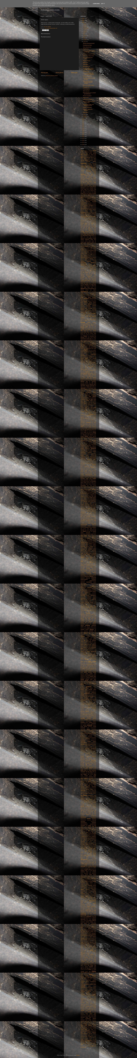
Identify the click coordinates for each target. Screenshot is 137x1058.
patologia (82, 651)
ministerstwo (94, 538)
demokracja (93, 262)
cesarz (86, 230)
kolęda (95, 438)
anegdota (82, 167)
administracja (83, 153)
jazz (84, 404)
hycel (86, 380)
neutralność (86, 571)
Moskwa (82, 550)
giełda (84, 345)
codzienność (89, 242)
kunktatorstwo (89, 482)
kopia (87, 463)
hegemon (94, 367)
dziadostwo (91, 295)
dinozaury (94, 271)
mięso (92, 534)
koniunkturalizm (83, 453)
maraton (87, 513)
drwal (85, 285)
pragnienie (82, 710)
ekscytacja (94, 305)
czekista (87, 249)
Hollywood (89, 374)
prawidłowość (85, 712)
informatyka (83, 390)
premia (89, 715)
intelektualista (87, 395)
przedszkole (83, 740)
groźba (82, 361)
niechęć (95, 571)
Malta (89, 509)
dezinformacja (86, 269)
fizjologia (82, 332)
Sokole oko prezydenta (87, 99)
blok (87, 213)
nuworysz (92, 605)
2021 (83, 123)
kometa (82, 443)
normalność (83, 602)
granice (90, 358)
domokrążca (86, 279)
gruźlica (84, 362)
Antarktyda (82, 170)
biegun (88, 208)
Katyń (95, 422)
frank (88, 336)
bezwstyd (86, 205)
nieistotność (82, 576)
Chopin (85, 234)
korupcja (94, 464)
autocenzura (86, 185)
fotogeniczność (93, 334)
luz (83, 502)
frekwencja (92, 336)
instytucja (90, 393)
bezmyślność (88, 201)
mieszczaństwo (83, 534)
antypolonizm (94, 170)
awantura (82, 189)
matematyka (83, 520)
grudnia (85, 24)
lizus (92, 496)
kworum (94, 485)
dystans (91, 294)
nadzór (95, 557)
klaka (95, 428)
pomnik (82, 689)
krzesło (85, 477)
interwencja (87, 397)
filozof (85, 330)
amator (95, 160)
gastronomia (94, 340)
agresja (82, 156)
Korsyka (90, 464)
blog (86, 213)
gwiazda (82, 365)
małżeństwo (88, 511)
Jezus (92, 407)
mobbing (86, 543)
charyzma (87, 231)
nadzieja (91, 557)
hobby (95, 373)
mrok (87, 551)
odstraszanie (89, 617)
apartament (87, 173)
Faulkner (92, 327)
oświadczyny (94, 636)
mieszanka (94, 532)
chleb (90, 232)
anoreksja (88, 168)
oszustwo (83, 636)
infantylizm (82, 389)
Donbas (90, 279)
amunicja (90, 164)
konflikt (94, 451)
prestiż (82, 716)
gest (95, 344)
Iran (92, 399)
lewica (91, 492)
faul (89, 327)
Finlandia (94, 330)
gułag (84, 363)
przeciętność (83, 736)
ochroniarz (82, 613)
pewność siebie (85, 656)
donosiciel (94, 279)
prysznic (82, 733)
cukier (88, 243)
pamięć (89, 641)
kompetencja (83, 445)
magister (84, 508)
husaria (82, 380)
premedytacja (86, 715)
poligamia (90, 684)
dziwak (89, 300)
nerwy (95, 569)
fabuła (94, 323)
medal (89, 523)
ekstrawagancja (88, 309)
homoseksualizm (90, 376)
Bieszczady (82, 209)
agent (95, 154)
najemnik (89, 560)
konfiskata (90, 451)
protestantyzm (94, 729)
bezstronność (94, 204)
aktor (82, 157)
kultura (94, 481)
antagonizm (93, 169)
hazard (90, 367)
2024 (83, 22)
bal (86, 192)
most (85, 550)
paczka (82, 640)
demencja (89, 261)
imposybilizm (83, 385)
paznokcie (88, 652)
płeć (95, 668)
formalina (82, 334)
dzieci (89, 297)
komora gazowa (88, 444)
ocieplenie (88, 613)
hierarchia (84, 370)
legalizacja (94, 488)
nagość (91, 558)
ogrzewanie (90, 621)
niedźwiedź (94, 575)
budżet (92, 223)
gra (93, 357)
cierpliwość (87, 239)
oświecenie (82, 637)
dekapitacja (91, 258)
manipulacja (83, 513)
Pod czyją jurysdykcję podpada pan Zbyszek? (89, 51)
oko (85, 622)
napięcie (90, 561)
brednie (95, 219)
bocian (95, 215)
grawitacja (94, 358)
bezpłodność (90, 202)
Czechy (94, 247)
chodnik (95, 232)
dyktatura (83, 288)
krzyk (88, 477)
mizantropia (89, 540)
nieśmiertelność (88, 590)
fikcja (95, 329)
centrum (86, 228)
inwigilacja (83, 399)
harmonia (86, 367)
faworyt (95, 327)
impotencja (87, 385)
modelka (90, 545)
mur (84, 553)
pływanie (87, 669)
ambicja (94, 161)
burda (95, 224)
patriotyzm (93, 651)
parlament (93, 647)
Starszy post (74, 72)
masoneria (84, 519)
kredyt (82, 471)
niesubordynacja (88, 588)
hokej (81, 374)
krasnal (90, 470)
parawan (84, 647)
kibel (95, 425)
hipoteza (92, 371)
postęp (87, 699)
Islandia (91, 400)
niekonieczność (87, 576)
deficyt (85, 257)
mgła (95, 529)
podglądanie (82, 675)
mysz (81, 554)
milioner (85, 536)
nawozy (94, 567)
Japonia (85, 403)
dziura (87, 300)
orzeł (89, 633)
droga (92, 284)
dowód (87, 283)
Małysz (84, 511)
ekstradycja (82, 309)
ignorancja (94, 381)
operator (85, 628)
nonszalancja (86, 600)
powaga (90, 701)
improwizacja (92, 385)
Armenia (84, 178)
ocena (91, 611)
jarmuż (92, 403)
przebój (87, 734)
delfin (86, 260)
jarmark (88, 403)
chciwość (91, 231)
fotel (90, 334)
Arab (95, 174)
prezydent (83, 718)
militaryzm (89, 536)
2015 (83, 134)
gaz (87, 341)
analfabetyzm (83, 166)
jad (88, 402)
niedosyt (87, 575)
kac (95, 408)
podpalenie (91, 676)
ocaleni (86, 611)
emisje (87, 315)
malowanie (86, 509)
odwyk (86, 618)
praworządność (86, 714)
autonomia (84, 186)
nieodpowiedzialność (84, 579)
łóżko (92, 505)
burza (85, 226)
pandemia (82, 643)
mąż (91, 521)
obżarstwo (82, 611)
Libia (85, 493)
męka (85, 529)
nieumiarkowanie (87, 592)
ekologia (90, 304)
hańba (92, 366)
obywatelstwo (94, 610)
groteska (91, 359)
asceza (86, 179)
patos (85, 651)
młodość (83, 542)
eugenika (92, 320)
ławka (93, 504)
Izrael (82, 402)
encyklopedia (83, 316)
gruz (95, 361)
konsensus (87, 456)
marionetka (94, 513)
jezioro (89, 407)
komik (84, 443)
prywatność (89, 733)
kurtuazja (90, 484)
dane (84, 254)
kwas (88, 485)
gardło (84, 340)
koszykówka (88, 467)
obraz (92, 607)
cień (93, 238)
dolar (89, 277)
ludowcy (82, 501)
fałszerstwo (93, 325)
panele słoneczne (90, 643)
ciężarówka (82, 240)
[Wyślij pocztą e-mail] (42, 30)
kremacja (85, 471)
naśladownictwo (89, 565)
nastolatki (82, 565)
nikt (88, 599)
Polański (90, 683)
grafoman (82, 358)
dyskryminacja (93, 293)
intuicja (90, 397)
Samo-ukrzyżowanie (87, 47)
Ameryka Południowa (92, 163)
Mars (81, 516)
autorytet (94, 186)
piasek (93, 656)
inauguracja (84, 386)
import (95, 384)
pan (92, 641)
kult (92, 481)
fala (87, 325)
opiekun (88, 628)
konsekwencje (83, 456)
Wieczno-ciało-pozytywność (88, 43)
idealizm (94, 380)
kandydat (91, 414)
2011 (83, 142)
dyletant (92, 288)
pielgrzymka (90, 658)
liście (95, 494)
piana (90, 656)
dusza (88, 287)
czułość (82, 251)
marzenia (89, 517)
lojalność (94, 497)
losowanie (88, 498)
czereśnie (94, 249)
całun (81, 227)
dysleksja (87, 294)
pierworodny (92, 659)
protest (88, 729)
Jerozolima (82, 407)
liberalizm (82, 493)
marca (84, 41)
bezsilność (90, 204)
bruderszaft (89, 220)
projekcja (94, 722)
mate (95, 519)
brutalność (85, 221)
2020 (83, 125)
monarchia (91, 546)
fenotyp (86, 329)
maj (86, 508)
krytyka (94, 475)
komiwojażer (83, 444)
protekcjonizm (83, 729)
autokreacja (94, 185)
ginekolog (86, 346)
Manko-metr (85, 62)
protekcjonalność (93, 727)
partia (82, 648)
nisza (90, 599)
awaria (85, 189)
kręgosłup (82, 473)
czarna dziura (90, 246)
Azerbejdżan (91, 189)
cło (95, 240)
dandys (82, 254)
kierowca (94, 426)
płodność (82, 669)
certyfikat (82, 230)
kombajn (82, 441)
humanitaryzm (83, 378)
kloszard (92, 433)
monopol (86, 547)
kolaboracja (82, 437)
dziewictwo (94, 298)
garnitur (86, 340)
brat (95, 217)
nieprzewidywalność (84, 584)
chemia (95, 231)
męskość (88, 529)
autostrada (83, 188)
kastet (95, 419)
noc (95, 599)
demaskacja (82, 261)
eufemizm (88, 320)
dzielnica (82, 298)
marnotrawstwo (90, 515)
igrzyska (86, 382)
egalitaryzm (94, 301)
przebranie (90, 734)
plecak (82, 668)
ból (90, 217)
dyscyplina (94, 291)
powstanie (83, 704)
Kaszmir (93, 421)
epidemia (83, 318)
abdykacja (82, 150)
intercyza (86, 396)
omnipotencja (93, 625)
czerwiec (85, 250)
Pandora (85, 643)
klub (95, 433)
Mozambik (82, 551)
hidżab (95, 369)
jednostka (94, 404)
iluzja (92, 382)
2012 (83, 140)
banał (90, 193)
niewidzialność (93, 594)
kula (90, 481)
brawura (86, 219)
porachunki (94, 693)
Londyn (85, 498)
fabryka (91, 323)
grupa (93, 361)
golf (93, 351)
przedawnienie (93, 737)
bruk (91, 220)
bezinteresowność (93, 200)
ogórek (95, 619)
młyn (91, 542)
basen (93, 196)
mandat (91, 512)
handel (89, 366)
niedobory (94, 572)
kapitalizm (88, 415)
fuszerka (87, 338)
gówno (90, 357)
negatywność (94, 568)
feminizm (82, 329)
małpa (82, 511)
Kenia (93, 425)
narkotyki (91, 563)
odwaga (82, 618)
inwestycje (94, 397)
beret (93, 197)
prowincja (83, 730)
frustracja (82, 337)
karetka (82, 419)
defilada (88, 257)
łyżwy (81, 507)
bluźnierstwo (94, 213)
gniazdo (92, 350)
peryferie (89, 655)
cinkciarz (86, 240)
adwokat (94, 153)
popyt (91, 693)
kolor (87, 440)
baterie (95, 196)
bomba (82, 217)
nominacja (82, 600)
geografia (84, 344)
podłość (95, 675)
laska (89, 486)
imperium (91, 384)
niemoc (95, 576)
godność (87, 351)
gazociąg (94, 341)
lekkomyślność (87, 490)
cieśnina (91, 239)
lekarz (89, 489)
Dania (91, 254)
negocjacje (83, 569)
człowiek (92, 250)
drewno (90, 284)
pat (92, 650)
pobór (95, 669)
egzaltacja (94, 302)
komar (95, 440)
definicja (91, 257)
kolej (82, 439)
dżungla (82, 301)
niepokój (94, 582)
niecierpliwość (88, 572)
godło (84, 351)
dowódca (90, 283)
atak (81, 182)
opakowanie (88, 626)
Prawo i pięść (85, 97)
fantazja (86, 326)
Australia (88, 184)
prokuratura (93, 723)
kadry (89, 410)
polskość (91, 688)
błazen (82, 215)
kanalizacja (85, 414)
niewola (88, 595)
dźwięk (92, 300)
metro (91, 528)
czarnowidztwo (83, 247)
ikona (90, 382)
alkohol (87, 160)
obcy (95, 605)
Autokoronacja (86, 71)
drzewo (87, 285)
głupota (86, 350)
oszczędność (93, 635)
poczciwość (82, 673)
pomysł (94, 689)
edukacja (85, 301)
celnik (92, 227)
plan (92, 665)
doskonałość (83, 281)
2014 (83, 136)
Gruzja (82, 362)
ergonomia (94, 317)
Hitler (93, 373)
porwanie (87, 696)
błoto (88, 215)
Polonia (95, 686)
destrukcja (91, 266)
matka (95, 520)
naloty (95, 560)
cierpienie (82, 239)
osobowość (82, 634)
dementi (95, 261)
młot (89, 542)
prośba (88, 727)
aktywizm (88, 157)
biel (92, 208)
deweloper (91, 268)
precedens (94, 714)
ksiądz (87, 478)
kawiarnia (90, 423)
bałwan (87, 193)
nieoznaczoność (83, 580)
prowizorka (87, 730)
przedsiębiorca (87, 738)
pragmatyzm (94, 708)
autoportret (88, 186)
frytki (86, 337)
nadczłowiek (91, 555)
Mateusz (91, 520)
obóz (90, 607)
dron (95, 284)
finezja (91, 330)
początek (94, 672)
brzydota (82, 223)
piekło (82, 658)
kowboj (82, 469)
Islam (88, 400)
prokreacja (89, 723)
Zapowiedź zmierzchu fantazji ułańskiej (89, 78)
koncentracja (83, 449)
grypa (87, 362)
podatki (91, 673)
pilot (87, 661)
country (92, 242)
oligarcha (82, 625)
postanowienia (52, 28)
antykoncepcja (88, 170)
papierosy (94, 644)
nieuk (81, 592)
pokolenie (91, 682)
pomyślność (82, 690)
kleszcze (94, 430)
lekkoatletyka (83, 490)
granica (86, 358)
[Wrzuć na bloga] (44, 30)
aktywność (92, 157)
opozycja (92, 629)
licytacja (90, 493)
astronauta (86, 181)
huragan (94, 378)
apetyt (95, 173)
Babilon (86, 190)
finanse (88, 330)
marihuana (90, 513)
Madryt (89, 507)
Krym (95, 474)
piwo (95, 664)
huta (84, 380)
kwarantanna (83, 485)
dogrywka (94, 276)
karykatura (92, 419)
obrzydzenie (86, 609)
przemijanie (93, 742)
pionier (84, 662)
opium (91, 628)
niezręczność (89, 598)
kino (93, 428)
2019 (83, 127)
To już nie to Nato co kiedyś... (89, 85)
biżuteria (87, 212)
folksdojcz (91, 333)
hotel (91, 377)
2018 (83, 128)
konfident (86, 451)
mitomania (85, 540)
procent (90, 719)
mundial (94, 551)
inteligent (82, 396)
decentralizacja (86, 255)
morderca (90, 549)
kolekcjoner (90, 438)
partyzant (89, 648)
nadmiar (82, 557)
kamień (86, 412)
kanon (81, 415)
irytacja (84, 400)
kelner (91, 425)
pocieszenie (90, 672)
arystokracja (83, 179)
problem (94, 718)
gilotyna (95, 345)
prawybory (91, 714)
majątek (89, 508)
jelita (95, 406)
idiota (87, 381)
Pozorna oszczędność (87, 95)
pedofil (85, 654)
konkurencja (93, 453)
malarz (95, 508)
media (92, 523)
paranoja (94, 646)
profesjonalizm (88, 721)
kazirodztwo (83, 425)
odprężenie (82, 617)
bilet (87, 209)
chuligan (89, 235)
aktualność (85, 157)
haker (93, 365)
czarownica (88, 247)
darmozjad (94, 254)
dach (89, 253)
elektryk (88, 312)
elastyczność (82, 310)
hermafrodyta (89, 369)
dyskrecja (86, 293)
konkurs (82, 455)
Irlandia (94, 399)
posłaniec (91, 697)
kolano (88, 437)
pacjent (91, 639)
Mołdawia (87, 546)
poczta (87, 673)
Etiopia (86, 320)
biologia (86, 210)
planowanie (83, 667)
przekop (89, 741)
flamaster (91, 332)
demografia (83, 262)
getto (81, 345)
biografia (82, 210)
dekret (95, 258)
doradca (91, 280)
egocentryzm (86, 302)
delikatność (89, 260)
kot (95, 467)
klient (87, 432)
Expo (89, 323)
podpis (95, 676)
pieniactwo (82, 659)
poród (95, 695)
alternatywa (91, 160)
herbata (85, 369)
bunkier (89, 224)
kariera (84, 419)
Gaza (89, 341)
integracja (82, 395)
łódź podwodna (88, 505)
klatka (93, 429)
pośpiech (90, 699)
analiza (87, 166)
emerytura (93, 313)
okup (90, 623)
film (82, 330)
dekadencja (87, 258)
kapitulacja (82, 417)
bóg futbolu (88, 217)
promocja (84, 725)
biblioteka (92, 206)
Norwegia (87, 602)
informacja (94, 389)
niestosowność (83, 588)
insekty (94, 392)
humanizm (87, 378)
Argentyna (90, 177)
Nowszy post (44, 72)
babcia (84, 190)
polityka (88, 686)
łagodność (87, 502)
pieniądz (87, 659)
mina (85, 538)
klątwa (85, 430)
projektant (85, 723)
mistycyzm (94, 539)
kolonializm (83, 440)
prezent (94, 716)
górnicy (84, 357)
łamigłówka (82, 504)
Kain (92, 410)
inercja (95, 388)
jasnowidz (82, 404)
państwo (82, 644)
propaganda (89, 725)
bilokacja (90, 209)
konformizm (83, 452)
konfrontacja (89, 452)
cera (91, 228)
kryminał (82, 475)
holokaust (94, 374)
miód (87, 539)
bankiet (86, 194)
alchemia (88, 158)
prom (81, 725)
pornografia (87, 695)
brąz (92, 219)
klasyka (90, 429)
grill (89, 359)
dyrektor (90, 291)
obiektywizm (83, 606)
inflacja (86, 389)
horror (88, 377)
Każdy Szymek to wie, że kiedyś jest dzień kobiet (89, 93)
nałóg (82, 561)
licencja (88, 493)
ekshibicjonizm (83, 306)
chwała (92, 235)
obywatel (89, 610)
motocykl (89, 550)
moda (87, 545)
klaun (95, 429)
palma (85, 641)
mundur (82, 553)
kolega (95, 437)
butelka (87, 226)
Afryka (92, 154)
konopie (87, 455)
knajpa (95, 434)
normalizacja (94, 600)
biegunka (90, 208)
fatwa (88, 327)
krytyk (92, 475)
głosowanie (88, 348)
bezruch (86, 204)
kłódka (88, 434)
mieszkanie (88, 534)
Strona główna (59, 72)
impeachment (87, 384)
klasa (81, 429)
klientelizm (90, 432)
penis (88, 654)
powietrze (88, 703)
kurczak (95, 482)
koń (81, 463)
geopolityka (92, 344)
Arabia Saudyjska (84, 175)
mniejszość (83, 543)
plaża (92, 667)
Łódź (85, 505)
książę (90, 478)
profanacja (82, 721)
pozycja (92, 705)
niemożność (83, 577)
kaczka (82, 410)
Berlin (95, 197)
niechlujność (82, 572)
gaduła (95, 338)
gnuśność (82, 351)
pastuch (87, 650)
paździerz (91, 652)
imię (95, 382)
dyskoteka (82, 293)
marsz (84, 516)
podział (82, 679)
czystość (94, 251)
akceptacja (87, 156)
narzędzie (91, 564)
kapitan (95, 415)
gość (86, 355)
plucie (86, 668)
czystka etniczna (90, 251)
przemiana (89, 742)
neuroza (82, 571)
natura (84, 567)
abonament (90, 150)
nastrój (85, 565)
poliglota (94, 684)
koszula (82, 467)
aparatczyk (82, 173)
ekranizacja (82, 305)
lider (95, 493)
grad (95, 356)
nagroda (82, 560)
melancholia (94, 525)
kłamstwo (85, 434)
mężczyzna (92, 530)
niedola (95, 573)
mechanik (82, 523)
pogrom (90, 680)
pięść (85, 661)
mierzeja (82, 532)
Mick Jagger (88, 531)
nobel (93, 599)
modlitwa (94, 545)
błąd (84, 215)
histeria (82, 373)
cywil (81, 246)
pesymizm (94, 655)
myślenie (84, 554)
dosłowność (88, 281)
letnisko (87, 492)
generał (91, 342)
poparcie (82, 692)
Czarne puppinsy (86, 89)
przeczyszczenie (83, 737)
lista (89, 494)
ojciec (95, 621)
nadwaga (87, 557)
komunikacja (87, 448)
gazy (81, 342)
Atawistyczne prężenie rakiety (89, 53)
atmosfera (91, 182)
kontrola (94, 459)
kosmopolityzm (86, 466)
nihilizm (94, 598)
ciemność (90, 238)
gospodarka (93, 354)
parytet (92, 648)
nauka (91, 567)
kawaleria (87, 423)
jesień (86, 407)
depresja (94, 265)
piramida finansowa (84, 664)
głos (85, 348)
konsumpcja (93, 458)
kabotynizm (92, 408)
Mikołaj (85, 535)
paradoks (90, 645)
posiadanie (86, 697)
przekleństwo (83, 741)
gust (88, 363)
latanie (91, 486)
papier (90, 644)
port (81, 696)
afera (82, 154)
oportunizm (82, 629)
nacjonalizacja (93, 554)
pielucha (94, 658)
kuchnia (82, 481)
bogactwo (82, 216)
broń (84, 220)
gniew (95, 350)
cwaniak (91, 243)
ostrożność (87, 634)
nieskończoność (83, 587)
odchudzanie (86, 614)
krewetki (94, 471)
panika (94, 643)
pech (83, 654)
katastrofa (88, 422)
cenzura (89, 228)
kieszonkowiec (83, 428)
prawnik (89, 712)
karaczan (86, 418)
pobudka (82, 671)
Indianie (88, 386)
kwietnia (85, 39)
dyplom (94, 289)
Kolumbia (89, 440)
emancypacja (85, 313)
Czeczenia (82, 249)
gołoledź (82, 352)
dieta (91, 271)
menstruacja (86, 527)
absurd (90, 152)
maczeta (86, 507)
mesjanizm (94, 527)
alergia (92, 158)
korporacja (83, 464)
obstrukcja (82, 610)
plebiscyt (94, 667)
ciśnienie (92, 240)
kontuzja (90, 460)
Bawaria (85, 197)
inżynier (87, 399)
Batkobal (82, 197)
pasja (81, 650)
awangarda (91, 187)
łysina (95, 505)
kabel (89, 408)
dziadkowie (87, 295)
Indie (91, 386)
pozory (89, 705)
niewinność (83, 595)
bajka (81, 192)
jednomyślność (90, 404)
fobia (86, 333)
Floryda (82, 333)
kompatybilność (93, 444)
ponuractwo (94, 690)
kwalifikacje (94, 484)
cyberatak (94, 243)
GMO (90, 350)
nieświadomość (93, 590)
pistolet (93, 664)
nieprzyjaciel (94, 584)
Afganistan (85, 154)
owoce (95, 637)
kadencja (85, 410)
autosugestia (87, 187)
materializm (88, 520)
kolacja (86, 437)
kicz (85, 426)
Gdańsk (84, 342)
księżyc (82, 479)
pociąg (85, 672)
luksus (89, 501)
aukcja (85, 183)
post (95, 697)
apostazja (88, 174)
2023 (83, 119)
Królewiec (94, 473)
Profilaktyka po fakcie (87, 45)
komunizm (93, 448)
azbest (88, 189)
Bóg (85, 218)
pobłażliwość (91, 669)
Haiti (91, 365)
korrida (87, 464)
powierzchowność (84, 703)
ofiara (89, 618)
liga (81, 494)
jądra (86, 404)
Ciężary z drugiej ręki (87, 107)
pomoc (86, 689)
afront (89, 154)
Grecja (82, 359)
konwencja (83, 462)
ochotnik (94, 611)
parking (90, 647)
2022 (83, 121)
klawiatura (82, 430)
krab (92, 469)
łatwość (91, 504)
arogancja (88, 178)
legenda (82, 489)
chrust (81, 235)
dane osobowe (87, 254)
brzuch (95, 221)
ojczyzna (82, 622)
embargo (89, 313)
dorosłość (94, 280)
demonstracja (84, 264)
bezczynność (94, 198)
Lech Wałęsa (89, 488)
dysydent (82, 295)
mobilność (94, 543)
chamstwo (90, 230)
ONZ (85, 626)
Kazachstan (94, 423)
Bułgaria (85, 224)
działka (86, 297)
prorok (82, 726)
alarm (95, 157)
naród (95, 562)
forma (95, 333)
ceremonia (94, 228)
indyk (87, 388)
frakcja (82, 336)
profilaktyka (83, 722)
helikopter (82, 369)
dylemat (89, 288)
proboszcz (82, 719)
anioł (95, 167)
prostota (94, 726)
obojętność (83, 607)
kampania (90, 412)
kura (92, 482)
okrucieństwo (83, 623)
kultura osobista (83, 482)
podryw (85, 677)
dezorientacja (91, 269)
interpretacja (83, 397)
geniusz (94, 342)
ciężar (95, 239)
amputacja (86, 164)
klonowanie (89, 433)
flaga (88, 332)
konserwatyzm (93, 456)
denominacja (90, 264)
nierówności (83, 586)
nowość (92, 603)
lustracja (92, 501)
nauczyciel (88, 567)
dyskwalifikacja (83, 294)
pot (86, 700)
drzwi (90, 285)
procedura (86, 719)
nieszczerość (94, 588)
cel (86, 227)
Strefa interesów (86, 90)
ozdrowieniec (83, 639)
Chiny (84, 233)
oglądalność (83, 619)
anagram (94, 164)
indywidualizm (90, 388)
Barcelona (87, 196)
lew (89, 492)
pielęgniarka (86, 658)
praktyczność (87, 710)
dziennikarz (86, 298)
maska (94, 517)
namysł (87, 561)
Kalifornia (86, 411)
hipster (95, 371)
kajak (95, 410)
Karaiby (89, 418)
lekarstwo (86, 489)
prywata (85, 733)
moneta (95, 546)
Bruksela (82, 221)
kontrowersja (83, 460)
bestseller (82, 198)
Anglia (92, 167)
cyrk (92, 245)
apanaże (94, 171)
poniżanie (90, 690)
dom (91, 277)
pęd (88, 656)
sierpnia (85, 31)
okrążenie (94, 622)
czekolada (91, 249)
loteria (91, 498)
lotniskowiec (83, 500)
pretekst (84, 716)
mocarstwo (83, 545)
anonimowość (83, 168)
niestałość (94, 587)
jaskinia (94, 403)
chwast (95, 235)
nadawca (87, 555)
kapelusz (84, 415)
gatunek (84, 341)
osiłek (92, 633)
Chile (81, 232)
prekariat (82, 715)
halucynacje (82, 366)
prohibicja (90, 722)
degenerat (94, 257)
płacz (93, 668)
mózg (85, 551)
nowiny (85, 603)
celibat (89, 227)
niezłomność (83, 598)
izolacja (94, 400)
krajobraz (82, 470)
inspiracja (82, 393)
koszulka (84, 467)
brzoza (92, 221)
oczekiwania (94, 613)
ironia (82, 400)
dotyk (84, 283)
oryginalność (85, 633)
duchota (82, 287)
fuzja (92, 338)
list (87, 494)
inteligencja (93, 395)
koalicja (82, 436)
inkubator (94, 390)
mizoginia (94, 540)
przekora (94, 741)
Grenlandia (86, 359)
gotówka (94, 355)
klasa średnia (85, 429)
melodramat (82, 527)
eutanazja (88, 322)
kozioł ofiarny (88, 469)
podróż (82, 677)
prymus (92, 731)
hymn (92, 380)
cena (95, 227)
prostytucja (83, 727)
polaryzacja (94, 683)
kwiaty (91, 485)
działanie (82, 297)
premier (92, 715)
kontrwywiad (87, 460)
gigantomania (90, 345)
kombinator (86, 441)
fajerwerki (84, 325)
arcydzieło (82, 177)
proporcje (94, 725)
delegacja (82, 260)
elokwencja (94, 312)
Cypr (90, 245)
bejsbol (88, 197)
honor (84, 377)
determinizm (87, 268)
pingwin (82, 662)
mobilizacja (90, 543)
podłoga (92, 675)
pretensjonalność (89, 716)
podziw (91, 679)
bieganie (84, 208)
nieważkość (94, 592)
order (95, 630)
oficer (92, 618)
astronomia (90, 181)
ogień (95, 618)
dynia (91, 289)
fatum (86, 327)
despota (88, 266)
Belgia (91, 197)
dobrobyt (82, 275)
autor (91, 186)
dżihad (95, 300)
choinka (82, 234)
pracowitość (88, 708)
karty (89, 419)
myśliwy (88, 554)
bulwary (82, 224)
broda (82, 220)
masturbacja (88, 519)
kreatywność (94, 470)
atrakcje (82, 183)
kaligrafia (90, 411)
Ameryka (83, 163)
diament (88, 271)
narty (85, 564)
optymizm (91, 630)
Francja (85, 336)
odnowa (95, 614)
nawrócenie (82, 568)
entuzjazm (94, 316)
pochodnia (94, 671)
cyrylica (94, 245)
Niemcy (91, 576)
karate (92, 418)
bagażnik (89, 190)
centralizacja (83, 228)
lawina (82, 488)
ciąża (90, 236)
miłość (82, 538)
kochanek (90, 436)
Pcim (81, 654)
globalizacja (93, 347)
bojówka (92, 216)
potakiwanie (90, 700)
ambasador (88, 161)
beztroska (82, 205)
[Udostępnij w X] (45, 30)
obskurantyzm (94, 609)
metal (81, 528)
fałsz (89, 325)
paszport (90, 650)
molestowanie (83, 546)
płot (84, 669)
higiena (88, 370)
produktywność (93, 719)
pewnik (82, 656)
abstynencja (87, 151)
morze (94, 549)
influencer (90, 389)
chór (95, 234)
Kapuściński (92, 417)
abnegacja (86, 150)
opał (92, 626)
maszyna (92, 519)
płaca (91, 668)
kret (88, 471)
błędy (86, 215)
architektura (90, 175)
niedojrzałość (89, 573)
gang (82, 340)
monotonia (91, 547)
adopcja (87, 153)
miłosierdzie (94, 536)
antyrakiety (82, 171)
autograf (90, 185)
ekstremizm (94, 309)
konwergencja (87, 462)
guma (86, 363)
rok (56, 28)
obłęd (95, 606)
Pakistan (87, 640)
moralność (83, 549)
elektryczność (83, 312)
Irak (89, 399)
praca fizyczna (93, 707)
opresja (82, 630)
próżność (85, 731)
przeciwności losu (92, 736)
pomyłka (90, 689)
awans (95, 187)
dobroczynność (89, 275)
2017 (83, 130)
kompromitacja (93, 447)
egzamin (82, 304)
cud (81, 243)
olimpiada (87, 625)
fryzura (91, 337)
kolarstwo (92, 437)
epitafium (87, 317)
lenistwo (82, 492)
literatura (82, 496)
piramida (94, 662)
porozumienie (91, 695)
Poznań (86, 705)
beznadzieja (94, 201)
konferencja (83, 451)
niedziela (90, 575)
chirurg (87, 232)
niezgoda (94, 596)
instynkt (86, 393)
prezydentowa (89, 718)
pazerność (84, 652)
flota (84, 333)
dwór (95, 287)
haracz (95, 366)
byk (90, 226)
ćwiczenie (86, 253)
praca (89, 707)
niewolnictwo (93, 595)
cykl (85, 245)
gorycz (87, 354)
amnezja (82, 164)
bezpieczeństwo (84, 202)
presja (95, 715)
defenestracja (94, 255)
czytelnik (82, 253)
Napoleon (94, 561)
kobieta (86, 436)
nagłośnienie (82, 558)
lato (93, 486)
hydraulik (88, 380)
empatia (94, 315)
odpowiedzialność (88, 615)
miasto (84, 531)
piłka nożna (92, 661)
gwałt (91, 363)
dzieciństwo (94, 297)
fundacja (94, 337)
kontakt (82, 459)
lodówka (85, 497)
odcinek (89, 614)
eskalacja (87, 319)
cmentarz (82, 242)
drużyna (82, 285)
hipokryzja (87, 372)
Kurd (81, 484)
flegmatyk (94, 332)
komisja (94, 443)
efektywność (90, 301)
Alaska (82, 158)
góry (88, 357)
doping (85, 280)
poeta (95, 679)
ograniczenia (83, 621)
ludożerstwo (86, 501)
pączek (95, 652)
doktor (86, 277)
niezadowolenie (83, 596)
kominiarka (90, 443)
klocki (86, 433)
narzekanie (88, 564)
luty (81, 502)
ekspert (86, 308)
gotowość (91, 355)
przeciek (94, 734)
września (85, 29)
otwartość (87, 637)
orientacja (92, 632)
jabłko (85, 402)
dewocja (94, 268)
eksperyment (90, 308)
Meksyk (89, 525)
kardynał (94, 418)
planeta (95, 665)
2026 (83, 18)
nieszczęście (83, 590)
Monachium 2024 (86, 66)
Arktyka (82, 178)
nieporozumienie (83, 583)
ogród (86, 621)
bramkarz (92, 217)
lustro (95, 501)
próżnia (82, 731)
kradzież (94, 469)
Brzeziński (89, 221)
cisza (90, 241)
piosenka (90, 663)
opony (95, 628)
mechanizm (86, 523)
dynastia (86, 289)
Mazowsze (85, 521)
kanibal (95, 414)
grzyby (82, 363)
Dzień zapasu (85, 112)
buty (89, 226)
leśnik (85, 492)
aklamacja (91, 156)
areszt (86, 177)
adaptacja (94, 151)
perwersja (85, 655)
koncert (91, 449)
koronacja (94, 463)
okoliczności (89, 622)
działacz (94, 295)
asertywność (94, 179)
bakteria (84, 192)
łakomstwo (94, 502)
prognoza (86, 722)
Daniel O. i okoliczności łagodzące (88, 110)
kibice (82, 426)
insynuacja (94, 393)
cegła (84, 227)
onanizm (82, 626)
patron (82, 652)
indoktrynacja (94, 386)
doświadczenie (93, 281)
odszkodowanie (93, 617)
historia (85, 373)
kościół (92, 467)
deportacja (86, 265)
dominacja (82, 279)
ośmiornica (88, 636)
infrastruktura (89, 390)
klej (87, 430)
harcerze (82, 367)
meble (93, 521)
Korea (89, 463)
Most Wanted (85, 49)
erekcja (91, 317)
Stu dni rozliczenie (86, 60)
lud (90, 500)
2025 (83, 20)
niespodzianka (89, 587)
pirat (87, 664)
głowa (92, 348)
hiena (81, 370)
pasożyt (84, 650)
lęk (93, 492)
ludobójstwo (93, 500)
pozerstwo (83, 705)
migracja (82, 535)
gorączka (94, 352)
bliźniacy (82, 213)
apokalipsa (83, 174)
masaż (92, 517)
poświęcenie (83, 700)
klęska (85, 432)
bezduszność (82, 200)
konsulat (88, 458)
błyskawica (91, 215)
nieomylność (94, 579)
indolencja (83, 388)
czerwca (85, 35)
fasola (95, 326)
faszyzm (82, 328)
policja (82, 685)
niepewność (83, 582)
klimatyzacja (83, 433)
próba (95, 730)
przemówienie (87, 744)
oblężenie (91, 606)
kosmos (91, 466)
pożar (94, 706)
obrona (82, 609)
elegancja (86, 310)
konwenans (94, 460)
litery (85, 496)
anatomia (94, 166)
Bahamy (94, 190)
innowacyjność (89, 392)
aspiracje (82, 181)
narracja (82, 564)
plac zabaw (85, 665)
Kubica (92, 479)
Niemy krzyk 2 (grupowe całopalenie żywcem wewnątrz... (88, 82)
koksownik (94, 436)
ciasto (84, 236)
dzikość (84, 300)
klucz (81, 434)
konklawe (88, 453)
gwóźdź (85, 365)
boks (95, 216)
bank (84, 194)
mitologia (82, 540)
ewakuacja (94, 322)
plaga (88, 665)
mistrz (90, 539)
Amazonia (82, 161)
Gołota (91, 352)
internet (94, 396)
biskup (91, 210)
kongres (95, 452)
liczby (93, 493)
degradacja (82, 258)
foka (88, 333)
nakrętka (92, 560)
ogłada (86, 619)
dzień (48, 28)
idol (89, 381)
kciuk (86, 425)
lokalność (82, 498)
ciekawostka (94, 236)
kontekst (85, 459)
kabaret (86, 408)
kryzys (82, 477)
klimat (94, 432)
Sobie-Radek (85, 64)
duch (95, 285)
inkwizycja (82, 392)
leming (95, 490)
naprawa (84, 562)
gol (92, 351)
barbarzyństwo (83, 196)
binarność (94, 209)
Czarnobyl (94, 246)
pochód (82, 672)
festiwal (89, 329)
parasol (82, 647)
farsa (92, 326)
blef (90, 212)
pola (87, 683)
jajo (89, 402)
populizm (87, 693)
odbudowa (82, 614)
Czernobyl (82, 250)
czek (85, 249)
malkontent (82, 509)
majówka (92, 508)
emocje (90, 315)
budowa (86, 223)
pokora (95, 682)
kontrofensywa (89, 459)
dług (81, 272)
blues (90, 213)
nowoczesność (89, 603)
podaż (95, 673)
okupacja (94, 624)
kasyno (85, 421)
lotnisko (94, 499)
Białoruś (85, 206)
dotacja (82, 283)
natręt (81, 567)
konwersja (91, 462)
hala (95, 365)
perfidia (91, 654)
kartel (87, 419)
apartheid (91, 173)
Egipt (82, 302)
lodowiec (82, 497)
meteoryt (84, 528)
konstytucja (83, 458)
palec (90, 640)
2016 (83, 132)
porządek (92, 696)
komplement (94, 445)
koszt (95, 466)
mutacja (87, 553)
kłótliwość (91, 434)
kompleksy (89, 445)
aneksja (85, 167)
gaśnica (82, 341)
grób (84, 361)
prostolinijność (90, 726)
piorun (87, 662)
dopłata (88, 280)
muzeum (90, 553)
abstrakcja (82, 151)
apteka (92, 174)
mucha (91, 551)
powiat (95, 701)
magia (82, 508)
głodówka (82, 348)
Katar (85, 422)
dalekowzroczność (93, 253)
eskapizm (91, 319)
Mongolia (82, 547)
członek (88, 250)
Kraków (86, 470)
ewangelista (82, 323)
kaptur (88, 417)
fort (84, 334)
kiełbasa (90, 426)
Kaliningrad (94, 411)
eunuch (95, 320)
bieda (82, 208)
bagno (92, 190)
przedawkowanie (88, 737)
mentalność (90, 527)
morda (86, 549)
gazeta (91, 341)
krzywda (91, 477)
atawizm (84, 182)
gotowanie (88, 355)
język (94, 407)
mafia (91, 507)
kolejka (85, 439)
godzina (90, 351)
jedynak (92, 406)
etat (83, 320)
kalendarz (82, 411)
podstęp (91, 677)
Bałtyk (85, 193)
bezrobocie (83, 204)
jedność (82, 406)
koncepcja (87, 449)
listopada (85, 26)
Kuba (87, 479)
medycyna (94, 524)
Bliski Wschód (93, 212)
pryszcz (95, 731)
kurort (87, 484)
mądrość (89, 521)
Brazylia (89, 219)
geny (82, 344)
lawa (95, 486)
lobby (95, 496)
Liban (95, 492)
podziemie (87, 679)
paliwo (82, 641)
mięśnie (95, 534)
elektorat (90, 310)
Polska (87, 688)
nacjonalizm (83, 556)
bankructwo (90, 194)
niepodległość (89, 582)
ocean (89, 611)
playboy (89, 667)
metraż (88, 528)
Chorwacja (92, 234)
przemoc (83, 744)
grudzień (90, 361)
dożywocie (94, 283)
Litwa (90, 496)
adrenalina (90, 153)
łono (81, 505)
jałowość (94, 402)
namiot (85, 561)
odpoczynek (83, 615)
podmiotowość (83, 676)
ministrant (82, 539)
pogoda (86, 680)
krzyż (95, 477)
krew (91, 471)
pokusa (85, 683)
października (86, 28)
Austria (91, 183)
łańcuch (86, 504)
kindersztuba (90, 428)
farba (90, 326)
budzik (89, 223)
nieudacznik (86, 591)
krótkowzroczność (88, 474)
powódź (92, 703)
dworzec (92, 287)
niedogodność (83, 573)
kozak (85, 469)
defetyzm (82, 257)
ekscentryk (88, 305)
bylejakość (94, 226)
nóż (83, 605)
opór (95, 629)
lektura (92, 490)
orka (95, 632)
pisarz (90, 664)
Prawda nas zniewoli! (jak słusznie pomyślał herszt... (88, 73)
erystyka (84, 319)
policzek (86, 684)
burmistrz (82, 226)
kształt (85, 479)
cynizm (87, 245)
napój (81, 562)
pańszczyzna (87, 644)
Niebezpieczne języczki (87, 76)
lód (85, 500)
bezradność (94, 202)
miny (85, 539)
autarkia (94, 183)
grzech (90, 362)
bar (95, 194)
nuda (86, 605)
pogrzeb (94, 680)
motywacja (94, 550)
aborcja (94, 150)
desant (82, 266)
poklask (87, 682)
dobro (95, 273)
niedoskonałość (83, 575)
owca (91, 637)
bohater (86, 216)
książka (94, 478)
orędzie (82, 632)
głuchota (82, 350)
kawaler (84, 423)
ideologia (82, 381)
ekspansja (82, 308)
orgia (89, 632)
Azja (95, 189)
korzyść (82, 466)
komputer (82, 448)
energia (86, 316)
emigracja (83, 315)
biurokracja (83, 212)
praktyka (91, 710)
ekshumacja (89, 306)
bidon (95, 206)
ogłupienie (89, 619)
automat (82, 186)
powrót (95, 703)
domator (94, 277)
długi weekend (85, 272)
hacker (88, 365)
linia (85, 494)
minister (89, 538)
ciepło (95, 238)
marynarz (85, 517)
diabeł (95, 269)
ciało (82, 236)
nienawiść (93, 578)
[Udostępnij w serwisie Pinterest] (48, 30)
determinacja (83, 268)
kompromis (87, 447)
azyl (81, 190)
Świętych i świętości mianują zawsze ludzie (89, 102)
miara (81, 531)
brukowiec (94, 220)
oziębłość (87, 639)
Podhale (86, 675)
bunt (92, 224)
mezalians (94, 528)
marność (85, 515)
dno (92, 272)
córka (95, 242)
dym (95, 288)
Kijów (86, 428)
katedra (92, 422)
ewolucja (86, 323)
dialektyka (82, 271)
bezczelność (89, 198)
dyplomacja (84, 291)
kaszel (87, 421)
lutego (84, 114)
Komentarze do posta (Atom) (52, 75)
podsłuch (88, 677)
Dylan (86, 288)
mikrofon (89, 535)
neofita (86, 569)
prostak (85, 726)
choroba (88, 234)
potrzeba (82, 701)
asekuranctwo (90, 179)
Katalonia (82, 422)
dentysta (94, 264)
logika (88, 497)
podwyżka (94, 677)
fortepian (87, 334)
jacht (86, 402)
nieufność (94, 591)
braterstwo (82, 219)
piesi (95, 659)
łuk (93, 505)
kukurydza (87, 481)
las (87, 486)
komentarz (90, 441)
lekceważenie (94, 489)
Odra (85, 617)
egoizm (90, 302)
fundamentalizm (83, 338)
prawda (87, 711)
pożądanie (82, 707)
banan (92, 193)
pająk (84, 640)
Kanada (82, 414)
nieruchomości (93, 586)
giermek (86, 345)
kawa (81, 423)
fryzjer (89, 337)
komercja (94, 441)
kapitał (92, 415)
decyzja (90, 255)
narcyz (87, 562)
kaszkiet (90, 421)
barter (90, 196)
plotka (84, 668)
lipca (84, 33)
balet (93, 192)
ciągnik (87, 236)
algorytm (82, 160)
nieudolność (90, 591)
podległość (89, 675)
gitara (89, 346)
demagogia (94, 260)
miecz (92, 531)
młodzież (86, 542)
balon (95, 192)
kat (95, 421)
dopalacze (82, 280)
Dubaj (93, 285)
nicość (89, 571)
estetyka (94, 319)
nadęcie (94, 555)
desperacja (84, 266)
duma (85, 287)
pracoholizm (82, 708)
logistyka (91, 497)
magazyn (94, 507)
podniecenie (87, 676)
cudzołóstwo (84, 243)
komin (87, 443)
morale (95, 547)
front (95, 336)
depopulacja (83, 265)
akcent (85, 156)
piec (95, 656)
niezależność (89, 596)
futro (90, 338)
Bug (95, 223)
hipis (95, 370)
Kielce (87, 426)
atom (95, 182)
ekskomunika (94, 306)
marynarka (82, 517)
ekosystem (94, 304)
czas (46, 28)
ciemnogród (86, 238)
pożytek (85, 707)
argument (94, 177)
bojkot (90, 216)
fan (95, 325)
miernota (94, 531)
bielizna (95, 208)
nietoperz (82, 591)
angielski (88, 167)
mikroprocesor (94, 535)
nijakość (82, 599)
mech (95, 521)
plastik (87, 667)
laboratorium (83, 486)
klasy (88, 429)
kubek (89, 479)
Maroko (95, 515)
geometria (87, 344)
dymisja (82, 290)
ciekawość (82, 238)
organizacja (85, 632)
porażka (82, 695)
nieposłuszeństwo (93, 583)
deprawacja (90, 265)
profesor (94, 721)
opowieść (87, 629)
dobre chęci (91, 273)
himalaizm (92, 370)
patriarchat (88, 651)
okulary (87, 623)
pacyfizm (94, 639)
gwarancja (94, 363)
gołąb (95, 351)
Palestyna (94, 640)
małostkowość (93, 509)
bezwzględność (91, 205)
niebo (92, 571)
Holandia (85, 374)
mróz (89, 551)
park (87, 647)
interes (90, 396)
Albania (85, 158)
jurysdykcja (82, 408)
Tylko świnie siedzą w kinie (88, 55)
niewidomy (89, 594)
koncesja (94, 449)
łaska (88, 504)
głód (95, 348)
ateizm (88, 182)
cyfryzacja (82, 245)
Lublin (88, 500)
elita (91, 312)
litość (87, 496)
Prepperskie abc (86, 87)
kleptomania (91, 430)
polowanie (83, 688)
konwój (95, 462)
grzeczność (94, 362)
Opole (93, 628)
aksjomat (94, 156)
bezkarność (82, 201)
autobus (82, 185)
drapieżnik (86, 284)
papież (82, 645)
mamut (88, 512)
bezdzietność (87, 200)
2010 (83, 144)
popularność (83, 693)
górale (82, 356)
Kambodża (82, 412)
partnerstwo (85, 648)
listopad (92, 494)
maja (84, 37)
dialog (85, 271)
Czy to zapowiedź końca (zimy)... (88, 58)
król (91, 473)
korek (92, 463)
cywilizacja (85, 246)
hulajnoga (94, 377)
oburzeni (86, 610)
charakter (82, 231)
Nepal (88, 569)
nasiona (95, 564)
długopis (90, 272)
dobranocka (86, 273)
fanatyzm (82, 326)
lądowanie (85, 488)
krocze (85, 473)
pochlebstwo (90, 671)
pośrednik (94, 699)
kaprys (86, 417)
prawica (82, 712)
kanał (88, 414)
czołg (95, 250)
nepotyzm (92, 569)
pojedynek (82, 682)
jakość (92, 402)
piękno (82, 661)
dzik (81, 300)
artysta (94, 178)
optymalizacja (86, 630)
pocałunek (85, 671)
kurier (84, 484)
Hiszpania (90, 373)
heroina (92, 369)
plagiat (90, 665)
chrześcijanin (85, 235)
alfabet (95, 158)
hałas (86, 366)
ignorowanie (82, 382)
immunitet (83, 384)
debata (82, 256)
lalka (85, 486)
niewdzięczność (84, 594)
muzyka (94, 553)
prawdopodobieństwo (93, 711)
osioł (95, 633)
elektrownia (94, 310)
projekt (82, 723)
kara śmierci (83, 418)
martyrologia (93, 516)
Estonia (82, 320)
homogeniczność (83, 376)
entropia (90, 316)
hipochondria (83, 371)
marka (82, 515)
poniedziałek (86, 690)
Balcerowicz (89, 192)
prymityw (88, 731)
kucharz (95, 479)
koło (92, 440)
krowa (88, 473)
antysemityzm (88, 171)
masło (81, 519)
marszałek (88, 516)
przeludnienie (84, 742)
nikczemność (86, 599)
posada (95, 696)
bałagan (82, 193)
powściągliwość (88, 704)
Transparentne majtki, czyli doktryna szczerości (88, 105)
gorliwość (82, 354)
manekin (94, 512)
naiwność (86, 560)
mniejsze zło (94, 542)
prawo (92, 713)
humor (91, 378)
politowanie (82, 686)
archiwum (94, 175)
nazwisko (88, 568)
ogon (92, 619)
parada (87, 645)
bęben (95, 205)
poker (85, 682)
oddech (92, 614)
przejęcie (88, 740)
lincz (83, 494)
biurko (95, 210)
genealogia (87, 342)
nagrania (94, 558)
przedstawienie (93, 738)
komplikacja (82, 447)
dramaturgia (82, 284)
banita (81, 194)
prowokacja (91, 730)
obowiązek (87, 607)
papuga (85, 645)
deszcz (94, 266)
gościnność (83, 355)
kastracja (82, 421)
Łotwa (83, 505)
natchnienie (94, 565)
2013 (83, 138)
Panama (95, 641)
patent (95, 650)
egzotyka (85, 304)
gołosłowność (86, 352)
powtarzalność (94, 704)
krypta (85, 475)
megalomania (83, 525)
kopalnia (83, 463)
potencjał (94, 700)
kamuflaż (94, 412)
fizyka (85, 332)
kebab (88, 425)
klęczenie (82, 432)
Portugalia (83, 696)
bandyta (94, 193)
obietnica (87, 606)
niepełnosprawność (92, 580)
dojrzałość (82, 277)
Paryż (95, 648)
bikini (85, 209)
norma (90, 600)
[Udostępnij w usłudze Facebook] (47, 30)
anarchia (91, 166)
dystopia (94, 294)
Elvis (81, 313)
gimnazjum (82, 346)
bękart (82, 206)
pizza (81, 665)
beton (85, 198)
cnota (85, 242)
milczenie (82, 536)
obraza (94, 607)
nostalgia (91, 602)
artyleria (91, 178)
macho (84, 507)
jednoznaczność (87, 406)
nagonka (87, 558)
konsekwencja (93, 455)
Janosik (82, 403)
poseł (82, 697)
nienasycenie (88, 577)
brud (86, 220)
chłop (92, 232)
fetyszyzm (92, 329)
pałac (87, 641)
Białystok (88, 206)
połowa (95, 688)
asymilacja (94, 181)
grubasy (87, 361)
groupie (95, 359)
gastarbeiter (90, 340)
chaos (95, 230)
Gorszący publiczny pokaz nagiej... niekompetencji (88, 68)
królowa (82, 474)
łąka (95, 504)
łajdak (91, 502)
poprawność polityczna (90, 692)
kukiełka (84, 481)
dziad (84, 295)
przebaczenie (83, 734)
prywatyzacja (94, 733)
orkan (81, 633)
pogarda (82, 680)
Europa (83, 322)
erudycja (82, 319)
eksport (94, 308)
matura (82, 521)
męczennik (82, 529)
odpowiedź (94, 615)
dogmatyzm (89, 276)
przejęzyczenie (93, 740)
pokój (82, 683)
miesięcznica (88, 532)
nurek (89, 605)
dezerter (82, 269)
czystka (85, 251)
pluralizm (89, 668)
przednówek (82, 738)
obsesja (90, 609)
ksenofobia (83, 478)
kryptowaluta (88, 475)
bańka (94, 194)
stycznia (85, 116)
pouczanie (86, 701)
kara (95, 417)
